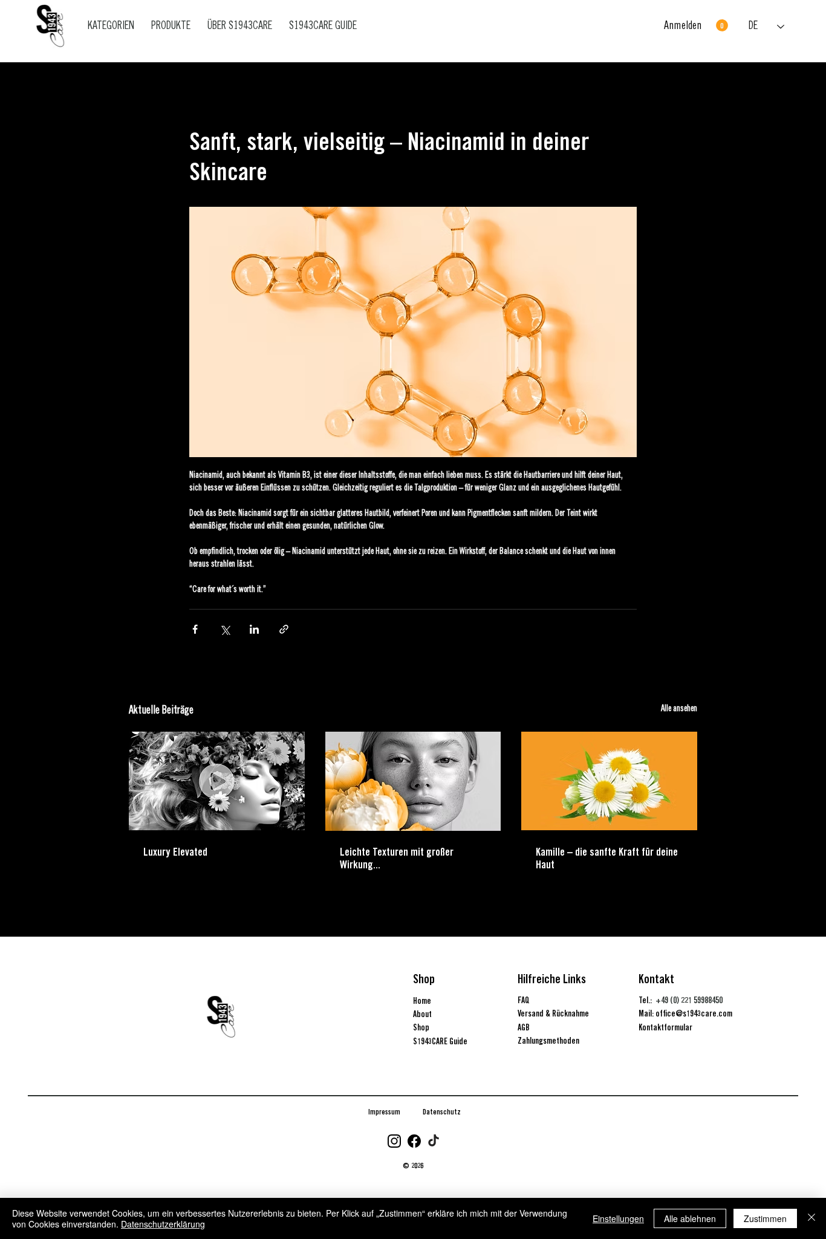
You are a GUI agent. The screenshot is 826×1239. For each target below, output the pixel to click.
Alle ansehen (679, 709)
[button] (722, 25)
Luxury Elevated (175, 851)
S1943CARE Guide (440, 1041)
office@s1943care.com (693, 1013)
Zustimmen (765, 1218)
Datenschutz (442, 1111)
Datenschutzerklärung (163, 1224)
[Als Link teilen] (284, 629)
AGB (524, 1027)
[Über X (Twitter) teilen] (224, 629)
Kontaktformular (665, 1027)
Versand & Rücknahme (553, 1013)
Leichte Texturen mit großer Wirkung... (397, 858)
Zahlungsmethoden (548, 1041)
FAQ (524, 1000)
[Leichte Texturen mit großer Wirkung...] (413, 781)
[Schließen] (811, 1218)
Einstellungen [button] (618, 1218)
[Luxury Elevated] (217, 781)
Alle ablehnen (690, 1218)
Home (422, 1001)
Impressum (384, 1111)
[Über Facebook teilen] (195, 629)
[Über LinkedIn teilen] (254, 629)
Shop (421, 1027)
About (422, 1014)
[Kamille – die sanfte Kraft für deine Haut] (609, 781)
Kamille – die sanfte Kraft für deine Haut (607, 858)
